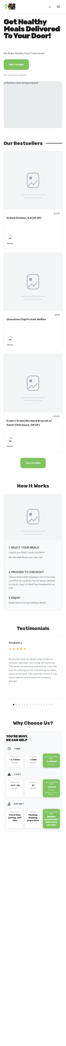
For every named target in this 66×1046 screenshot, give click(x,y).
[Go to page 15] (52, 704)
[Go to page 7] (30, 704)
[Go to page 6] (27, 704)
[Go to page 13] (47, 704)
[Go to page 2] (16, 704)
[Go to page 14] (49, 704)
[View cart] (49, 6)
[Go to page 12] (44, 704)
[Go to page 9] (36, 704)
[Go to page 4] (22, 704)
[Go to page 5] (24, 704)
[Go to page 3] (19, 704)
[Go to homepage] (9, 8)
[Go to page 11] (41, 704)
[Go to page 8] (33, 704)
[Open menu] (58, 6)
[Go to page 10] (38, 704)
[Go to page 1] (13, 704)
